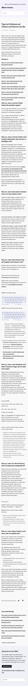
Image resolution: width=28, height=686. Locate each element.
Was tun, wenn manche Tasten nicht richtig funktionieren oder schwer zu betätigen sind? (13, 70)
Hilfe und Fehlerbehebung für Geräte (15, 4)
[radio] (18, 600)
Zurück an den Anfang (8, 642)
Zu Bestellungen (7, 666)
